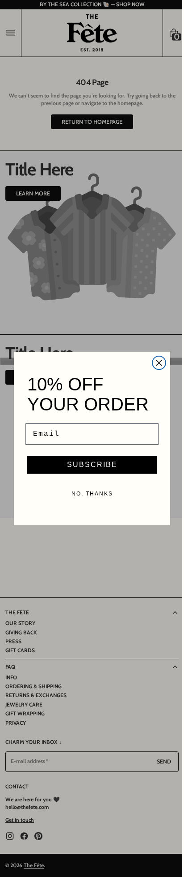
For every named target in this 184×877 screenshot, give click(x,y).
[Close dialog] (156, 362)
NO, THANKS (88, 494)
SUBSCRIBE (88, 464)
